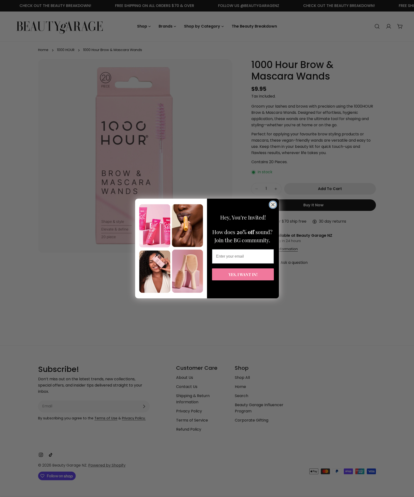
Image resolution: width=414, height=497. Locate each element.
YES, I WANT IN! (243, 274)
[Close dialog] (272, 204)
